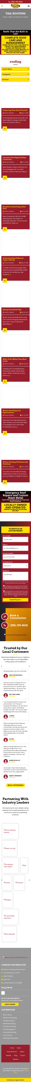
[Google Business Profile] (3, 993)
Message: (6, 570)
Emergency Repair (9, 1021)
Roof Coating (7, 1015)
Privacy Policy (8, 583)
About (19, 1048)
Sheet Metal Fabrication (10, 1038)
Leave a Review (10, 1004)
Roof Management (9, 1029)
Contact (22, 1055)
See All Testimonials (15, 785)
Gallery (22, 1052)
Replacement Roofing (10, 1018)
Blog (10, 17)
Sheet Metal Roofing (9, 1032)
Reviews (8, 1055)
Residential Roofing (9, 1023)
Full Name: (7, 535)
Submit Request (14, 599)
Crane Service (7, 1035)
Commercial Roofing (9, 1026)
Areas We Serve (12, 1052)
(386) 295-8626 (16, 2)
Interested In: (8, 562)
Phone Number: (8, 553)
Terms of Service (18, 583)
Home (12, 1048)
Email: (5, 544)
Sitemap (15, 1059)
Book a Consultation (18, 616)
